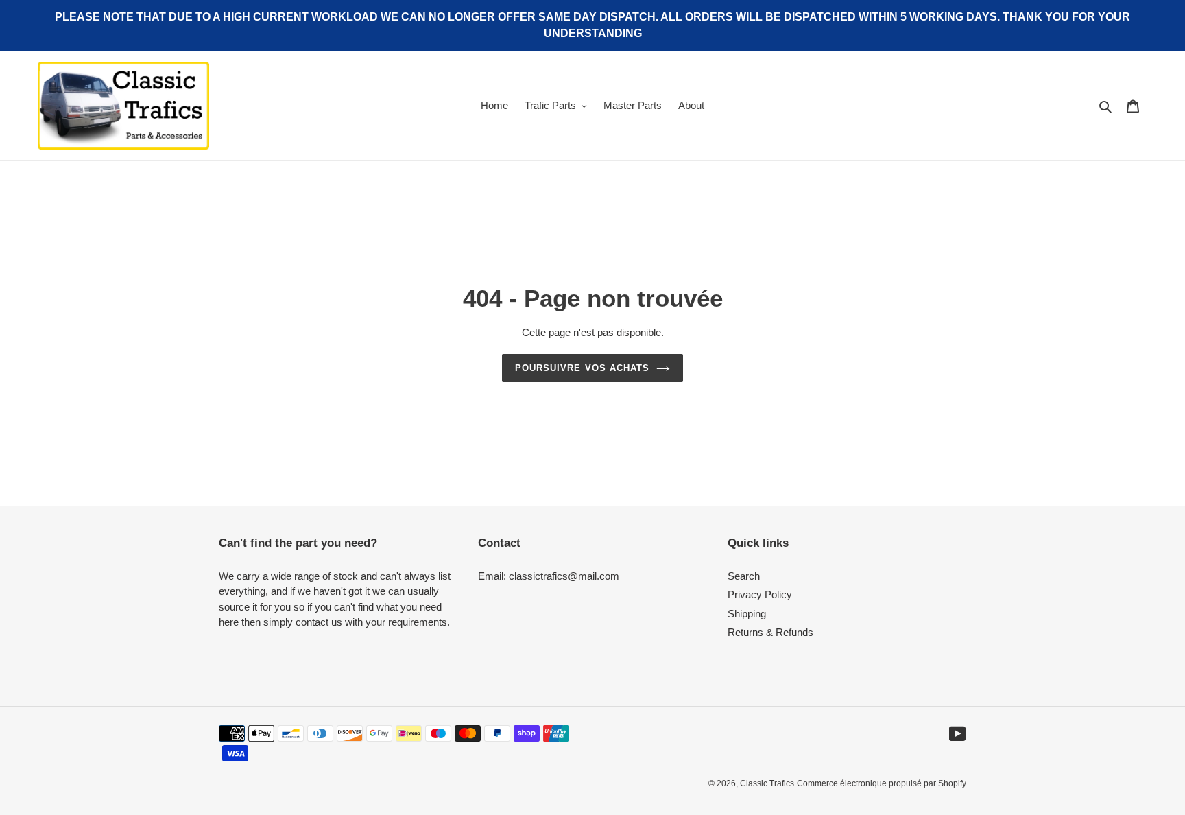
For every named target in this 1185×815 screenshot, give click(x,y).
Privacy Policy (760, 594)
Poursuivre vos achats (582, 368)
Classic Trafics (767, 783)
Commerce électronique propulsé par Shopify (881, 783)
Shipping (747, 613)
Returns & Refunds (770, 632)
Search (744, 576)
